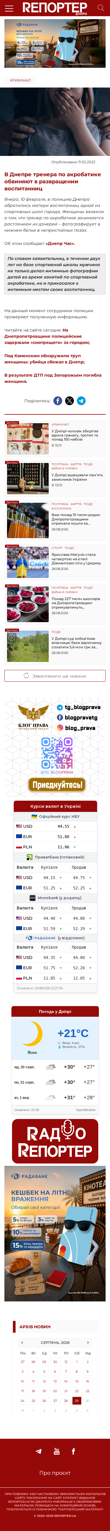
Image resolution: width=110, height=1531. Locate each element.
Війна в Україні (64, 468)
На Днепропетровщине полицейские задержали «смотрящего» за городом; (47, 336)
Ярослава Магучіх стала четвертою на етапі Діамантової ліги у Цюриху (76, 559)
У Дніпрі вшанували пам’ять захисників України (77, 477)
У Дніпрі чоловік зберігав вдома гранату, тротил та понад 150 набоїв (75, 435)
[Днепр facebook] (73, 1451)
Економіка (61, 508)
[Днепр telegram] (38, 1451)
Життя (75, 464)
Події (88, 464)
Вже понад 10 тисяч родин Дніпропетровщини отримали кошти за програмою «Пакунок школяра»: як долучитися (76, 519)
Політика (60, 464)
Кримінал (20, 80)
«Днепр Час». (60, 243)
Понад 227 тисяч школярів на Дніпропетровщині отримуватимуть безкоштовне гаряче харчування (76, 603)
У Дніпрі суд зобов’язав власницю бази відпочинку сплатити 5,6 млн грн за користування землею (77, 643)
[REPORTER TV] (56, 1451)
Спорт (57, 548)
